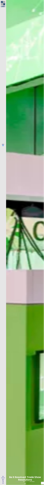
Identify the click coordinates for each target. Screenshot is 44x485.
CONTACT (3, 477)
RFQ (3, 476)
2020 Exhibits (32, 481)
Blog (24, 481)
